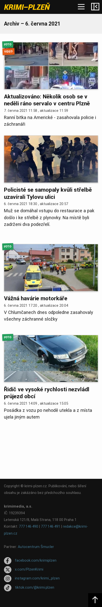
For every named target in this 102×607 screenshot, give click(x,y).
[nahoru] (95, 600)
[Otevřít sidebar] (95, 7)
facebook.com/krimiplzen (35, 560)
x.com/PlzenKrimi (29, 569)
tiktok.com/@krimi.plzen (34, 587)
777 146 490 (28, 526)
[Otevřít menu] (81, 7)
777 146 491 (50, 526)
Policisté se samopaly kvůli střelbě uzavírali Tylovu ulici (48, 193)
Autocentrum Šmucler (36, 547)
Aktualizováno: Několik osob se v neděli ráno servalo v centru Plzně (47, 100)
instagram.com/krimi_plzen (37, 579)
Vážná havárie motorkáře (35, 298)
